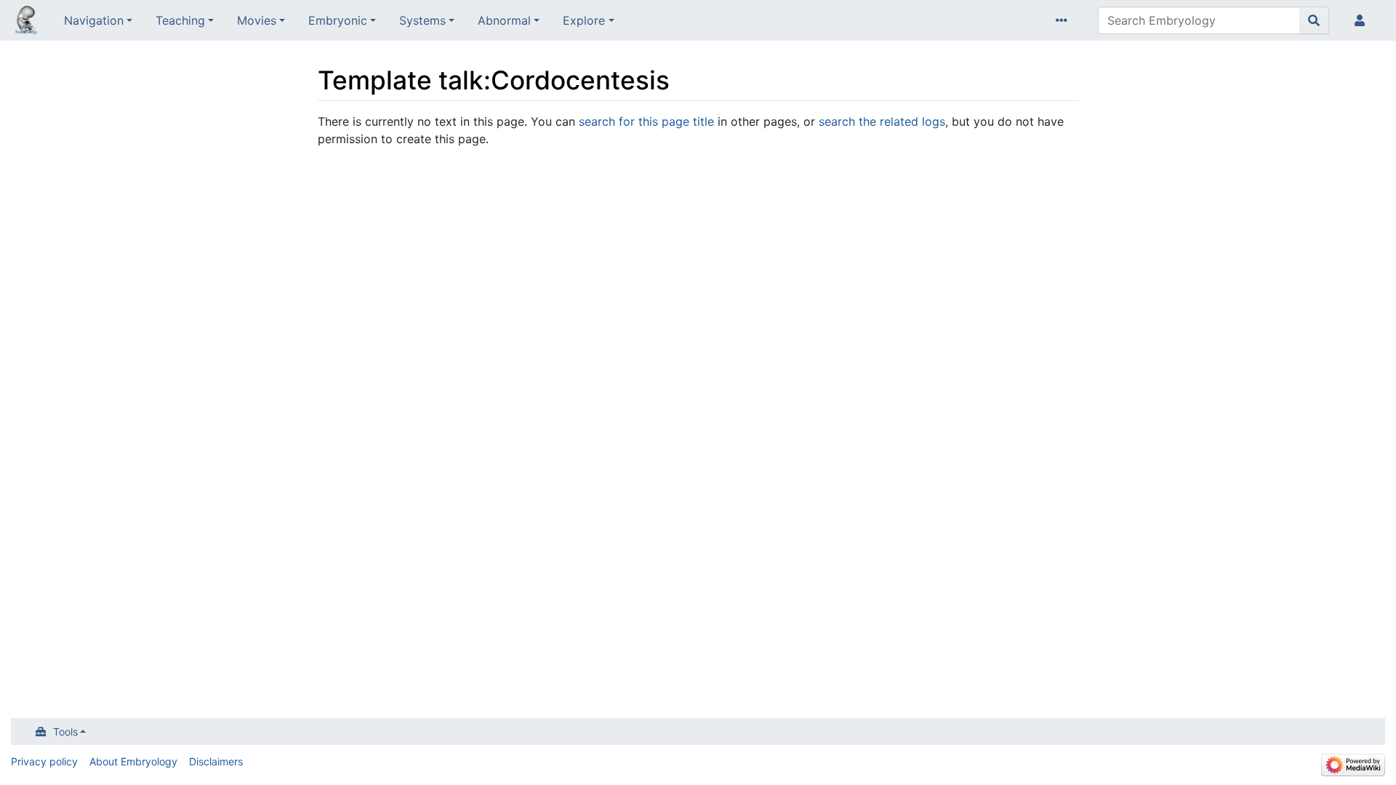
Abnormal (504, 20)
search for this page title (646, 121)
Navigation (94, 20)
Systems (422, 20)
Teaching (180, 20)
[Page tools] (1064, 20)
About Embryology (133, 761)
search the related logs (882, 121)
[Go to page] (1314, 20)
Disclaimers (216, 761)
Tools (65, 731)
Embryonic (337, 20)
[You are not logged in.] (1362, 20)
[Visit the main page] (26, 22)
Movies (256, 20)
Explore (584, 20)
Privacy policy (44, 761)
